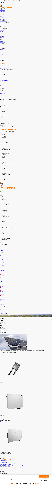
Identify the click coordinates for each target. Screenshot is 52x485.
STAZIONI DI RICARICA (5, 234)
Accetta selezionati (44, 478)
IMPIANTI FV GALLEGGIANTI (4, 80)
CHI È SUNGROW (2, 10)
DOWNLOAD (2, 184)
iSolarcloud (1, 49)
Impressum (10, 465)
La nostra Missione (5, 462)
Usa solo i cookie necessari (44, 480)
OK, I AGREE (2, 2)
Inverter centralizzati (2, 321)
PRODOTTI (1, 41)
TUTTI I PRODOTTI (2, 60)
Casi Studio (1, 462)
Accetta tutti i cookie (44, 476)
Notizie (6, 460)
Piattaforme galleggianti (3, 332)
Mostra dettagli (37, 483)
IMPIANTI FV (2, 31)
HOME (1, 9)
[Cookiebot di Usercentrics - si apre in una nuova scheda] (4, 483)
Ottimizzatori (1, 320)
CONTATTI (1, 107)
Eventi (4, 463)
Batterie (1, 325)
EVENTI (1, 92)
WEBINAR (3, 243)
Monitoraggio (1, 327)
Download (8, 464)
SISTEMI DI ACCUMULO (3, 21)
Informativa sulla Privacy (15, 465)
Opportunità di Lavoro (2, 460)
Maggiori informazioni (2, 11)
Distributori (1, 54)
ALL (0, 319)
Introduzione (6, 463)
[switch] (20, 483)
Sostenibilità (13, 463)
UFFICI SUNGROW (2, 115)
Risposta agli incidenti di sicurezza (21, 465)
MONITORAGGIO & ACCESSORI (4, 73)
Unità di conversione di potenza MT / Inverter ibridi (6, 324)
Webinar (1, 464)
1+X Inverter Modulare (2, 322)
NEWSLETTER (2, 117)
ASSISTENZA (2, 116)
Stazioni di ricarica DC (2, 330)
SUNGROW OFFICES (3, 465)
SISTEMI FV (1, 16)
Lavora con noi (2, 112)
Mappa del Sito (7, 465)
